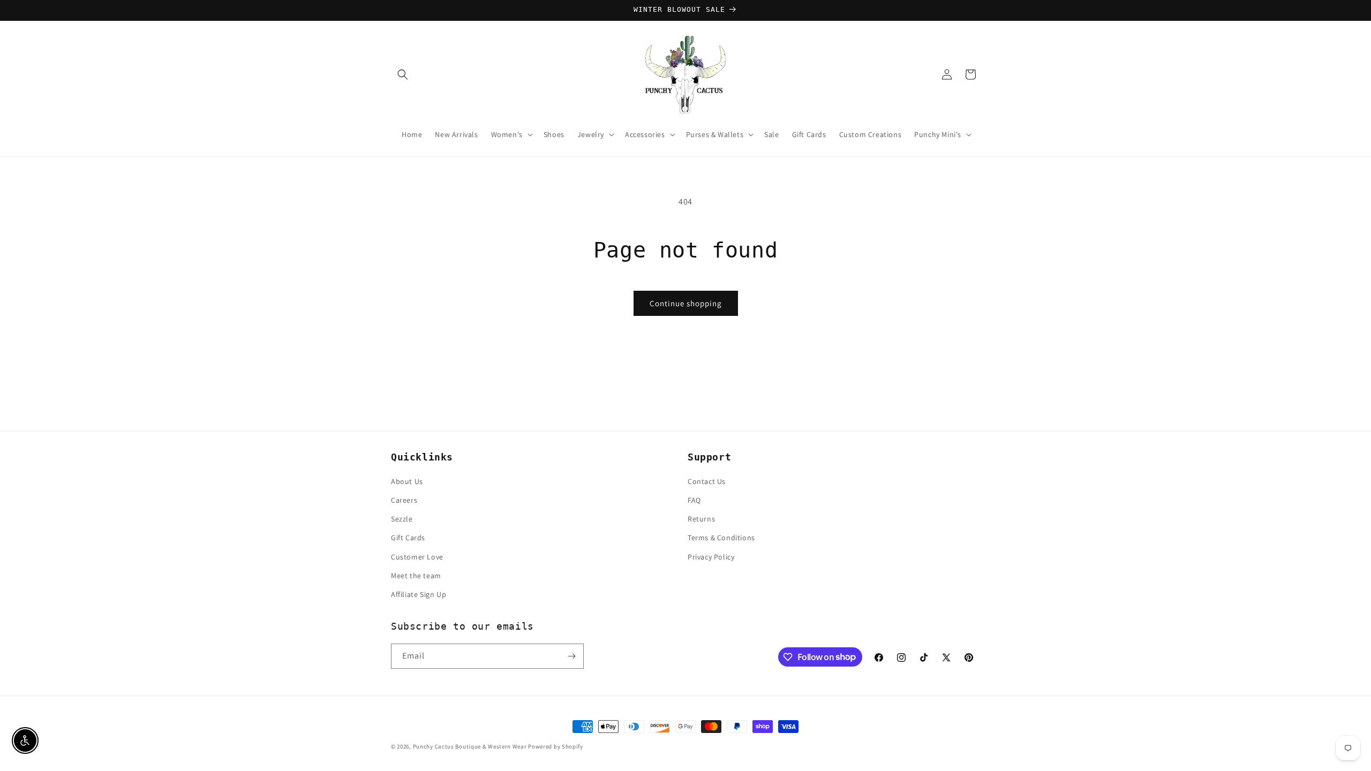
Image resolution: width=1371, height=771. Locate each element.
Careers (404, 500)
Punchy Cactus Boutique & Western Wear (470, 746)
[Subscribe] (571, 656)
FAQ (694, 500)
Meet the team (416, 575)
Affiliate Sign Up (418, 594)
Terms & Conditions (721, 537)
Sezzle (402, 519)
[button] (403, 74)
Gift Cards (408, 537)
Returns (701, 519)
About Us (407, 481)
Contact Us (707, 481)
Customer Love (417, 557)
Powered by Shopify (555, 746)
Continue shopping (686, 303)
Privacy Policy (711, 557)
